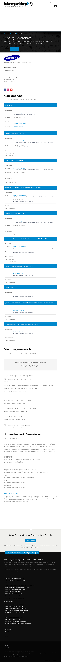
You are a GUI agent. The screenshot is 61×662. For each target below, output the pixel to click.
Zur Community (14, 571)
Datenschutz (47, 660)
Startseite (6, 33)
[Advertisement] (30, 20)
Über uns (7, 631)
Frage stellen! (31, 541)
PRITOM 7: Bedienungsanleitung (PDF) (13, 591)
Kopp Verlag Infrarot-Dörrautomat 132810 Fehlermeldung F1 (18, 623)
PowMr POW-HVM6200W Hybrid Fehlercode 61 (15, 604)
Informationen (8, 629)
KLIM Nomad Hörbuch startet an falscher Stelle (15, 621)
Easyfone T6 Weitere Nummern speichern (14, 606)
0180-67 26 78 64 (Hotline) (19, 141)
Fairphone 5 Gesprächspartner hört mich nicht (15, 617)
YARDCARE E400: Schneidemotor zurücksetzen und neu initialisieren (20, 585)
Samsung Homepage (19, 122)
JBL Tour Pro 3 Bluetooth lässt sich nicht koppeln (15, 608)
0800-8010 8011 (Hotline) (19, 274)
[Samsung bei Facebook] (5, 90)
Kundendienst (14, 49)
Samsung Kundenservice (10, 67)
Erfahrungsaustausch (9, 70)
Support (7, 49)
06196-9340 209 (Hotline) (19, 295)
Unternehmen (8, 73)
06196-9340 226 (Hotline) (19, 332)
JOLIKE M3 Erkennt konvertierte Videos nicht (14, 612)
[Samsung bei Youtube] (11, 90)
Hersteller (12, 33)
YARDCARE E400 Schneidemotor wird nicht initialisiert (16, 610)
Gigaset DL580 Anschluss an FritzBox (13, 615)
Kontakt (6, 636)
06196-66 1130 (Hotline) (19, 113)
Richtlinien (7, 634)
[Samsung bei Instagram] (8, 90)
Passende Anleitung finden (51, 3)
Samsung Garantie (18, 126)
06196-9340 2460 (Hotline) (19, 310)
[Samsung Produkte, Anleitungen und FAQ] (30, 58)
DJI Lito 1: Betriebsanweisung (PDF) (12, 596)
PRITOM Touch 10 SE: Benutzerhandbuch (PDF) (15, 589)
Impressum (54, 660)
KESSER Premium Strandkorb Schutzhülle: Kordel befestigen (18, 587)
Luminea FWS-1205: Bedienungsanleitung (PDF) (15, 580)
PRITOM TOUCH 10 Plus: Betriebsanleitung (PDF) (15, 598)
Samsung (18, 33)
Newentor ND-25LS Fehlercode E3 (12, 619)
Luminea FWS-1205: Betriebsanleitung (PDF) (14, 578)
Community (23, 49)
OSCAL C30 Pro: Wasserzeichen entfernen (14, 583)
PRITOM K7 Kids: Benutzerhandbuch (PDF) (14, 593)
